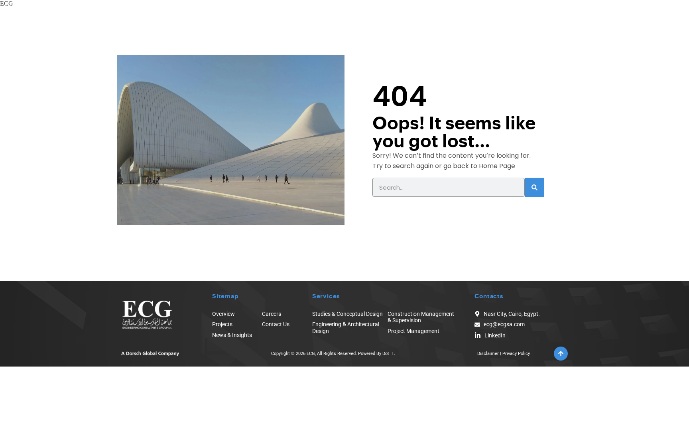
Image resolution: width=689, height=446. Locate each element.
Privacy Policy (516, 353)
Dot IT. (388, 353)
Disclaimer (488, 353)
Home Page (497, 165)
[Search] (534, 187)
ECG (6, 3)
